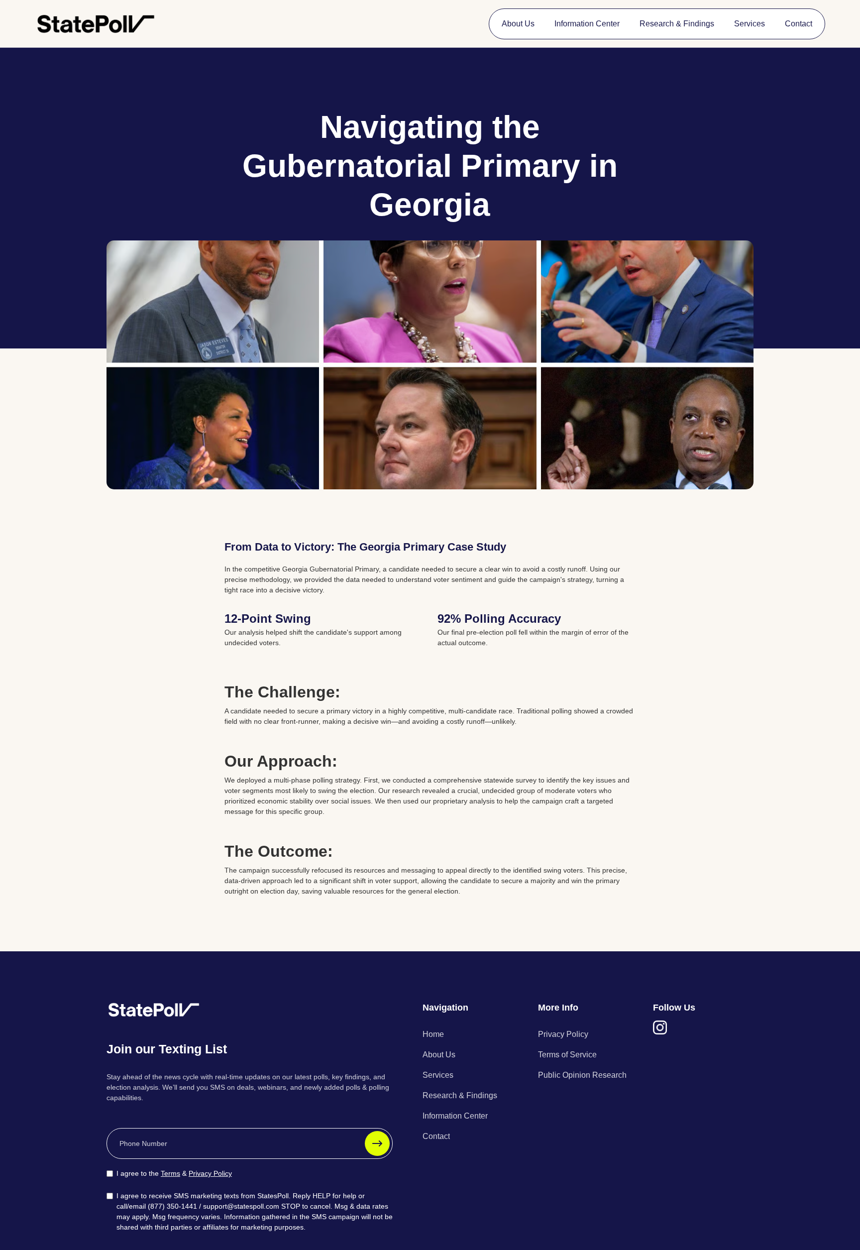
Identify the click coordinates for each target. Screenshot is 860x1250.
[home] (96, 23)
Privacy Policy (210, 1173)
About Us (518, 23)
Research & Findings (677, 23)
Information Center (587, 23)
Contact (798, 23)
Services (749, 23)
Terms (170, 1173)
